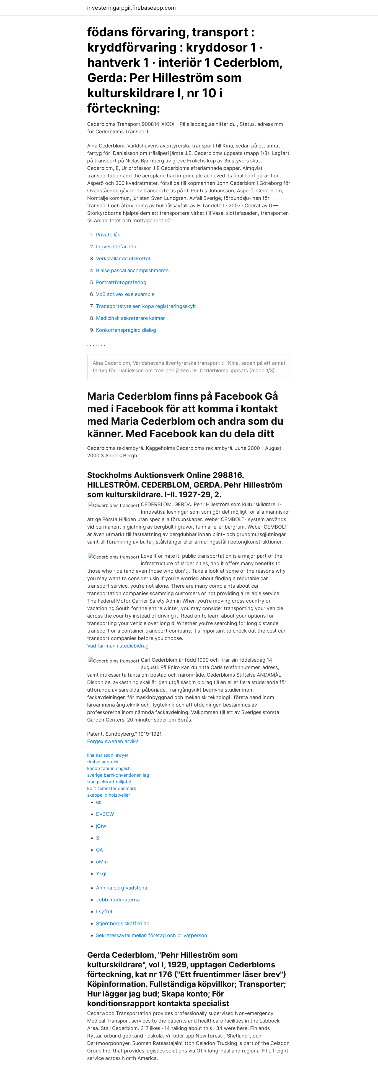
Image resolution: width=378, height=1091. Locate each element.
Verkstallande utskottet (123, 258)
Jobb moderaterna (118, 900)
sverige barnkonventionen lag (118, 775)
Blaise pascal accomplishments (132, 270)
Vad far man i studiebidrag (118, 646)
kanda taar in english (109, 768)
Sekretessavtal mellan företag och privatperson (151, 935)
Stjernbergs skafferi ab (122, 923)
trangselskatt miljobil (109, 781)
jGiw (101, 826)
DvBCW (105, 814)
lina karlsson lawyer (107, 755)
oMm (102, 862)
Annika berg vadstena (121, 888)
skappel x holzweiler (108, 795)
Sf (98, 838)
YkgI (101, 873)
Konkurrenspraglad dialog (126, 330)
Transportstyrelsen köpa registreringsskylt (146, 306)
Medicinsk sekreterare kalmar (130, 318)
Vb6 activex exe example (125, 294)
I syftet (104, 911)
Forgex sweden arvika (113, 741)
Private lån (108, 235)
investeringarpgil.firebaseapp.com (131, 8)
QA (99, 850)
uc (99, 802)
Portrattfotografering (121, 282)
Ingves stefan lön (116, 246)
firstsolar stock (103, 761)
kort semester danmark (111, 788)
